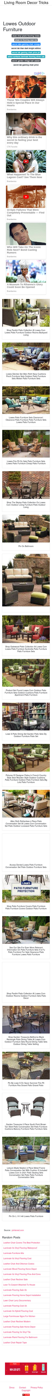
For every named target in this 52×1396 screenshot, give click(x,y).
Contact (22, 1387)
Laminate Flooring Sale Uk (15, 1289)
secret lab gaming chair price (26, 65)
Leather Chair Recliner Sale (15, 1279)
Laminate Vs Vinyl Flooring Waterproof (20, 1247)
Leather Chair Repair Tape (15, 1342)
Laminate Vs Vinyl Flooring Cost (17, 1258)
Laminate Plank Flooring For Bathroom (20, 1337)
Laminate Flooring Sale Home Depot (19, 1326)
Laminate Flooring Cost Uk (15, 1305)
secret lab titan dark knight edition (26, 48)
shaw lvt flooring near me (26, 40)
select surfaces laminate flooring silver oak (26, 56)
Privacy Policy (37, 1387)
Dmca (11, 1387)
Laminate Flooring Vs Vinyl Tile (17, 1332)
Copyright (26, 1390)
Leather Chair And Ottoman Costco (18, 1263)
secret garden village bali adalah (26, 60)
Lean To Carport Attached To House (19, 1284)
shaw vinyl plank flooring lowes (26, 35)
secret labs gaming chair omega (26, 44)
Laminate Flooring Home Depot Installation (22, 1295)
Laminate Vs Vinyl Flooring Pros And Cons (21, 1274)
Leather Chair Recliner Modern (17, 1321)
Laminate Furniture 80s (13, 1253)
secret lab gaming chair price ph (26, 52)
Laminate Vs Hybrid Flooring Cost (18, 1311)
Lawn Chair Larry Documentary (17, 1300)
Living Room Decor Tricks (26, 2)
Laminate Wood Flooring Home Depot (20, 1268)
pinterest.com (18, 1230)
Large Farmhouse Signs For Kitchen (19, 1316)
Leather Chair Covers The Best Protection (21, 1242)
